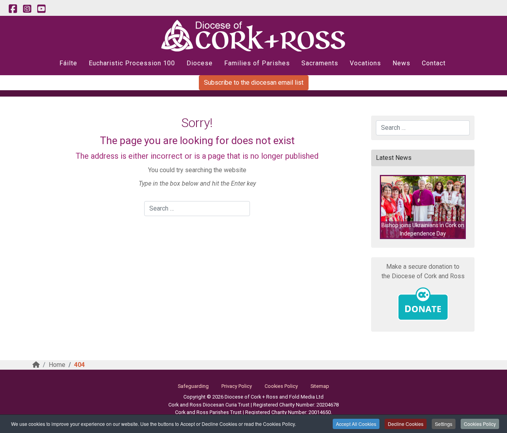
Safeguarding (193, 386)
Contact (434, 63)
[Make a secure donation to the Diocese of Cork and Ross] (423, 304)
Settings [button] (443, 423)
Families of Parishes (257, 63)
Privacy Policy (236, 386)
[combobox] (197, 208)
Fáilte (68, 63)
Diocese (200, 63)
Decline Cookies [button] (405, 423)
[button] (423, 207)
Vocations (365, 63)
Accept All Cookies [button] (356, 423)
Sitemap (320, 386)
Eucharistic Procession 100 (132, 63)
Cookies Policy (480, 423)
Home (57, 364)
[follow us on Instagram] (27, 9)
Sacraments (319, 63)
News (401, 63)
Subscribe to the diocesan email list (253, 82)
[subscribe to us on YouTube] (41, 9)
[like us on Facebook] (13, 9)
